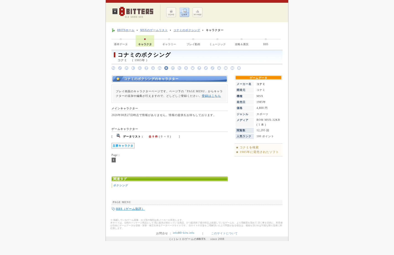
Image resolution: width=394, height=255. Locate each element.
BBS (265, 44)
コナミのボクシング (187, 30)
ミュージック (217, 44)
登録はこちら (211, 95)
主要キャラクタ (123, 145)
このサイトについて (224, 233)
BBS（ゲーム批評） (130, 208)
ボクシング (120, 185)
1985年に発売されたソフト (259, 152)
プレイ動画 (193, 44)
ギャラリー (169, 44)
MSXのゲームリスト (154, 30)
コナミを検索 (249, 147)
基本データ (121, 44)
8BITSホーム (126, 30)
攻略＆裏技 (242, 44)
